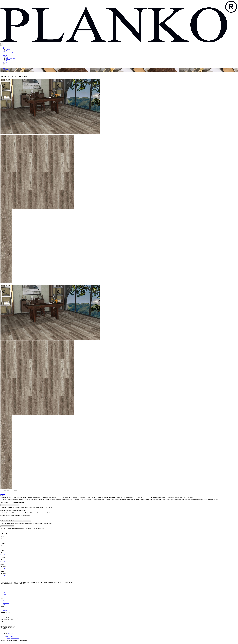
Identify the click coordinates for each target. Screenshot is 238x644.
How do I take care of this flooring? (7, 526)
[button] (5, 48)
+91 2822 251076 (9, 636)
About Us (5, 593)
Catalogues (5, 595)
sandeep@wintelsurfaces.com (13, 638)
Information (7, 49)
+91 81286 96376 (11, 633)
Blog (6, 61)
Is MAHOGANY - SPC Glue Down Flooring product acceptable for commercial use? (16, 520)
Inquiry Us (5, 610)
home (4, 68)
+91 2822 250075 (10, 635)
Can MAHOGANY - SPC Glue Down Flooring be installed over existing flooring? (15, 515)
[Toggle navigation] (0, 45)
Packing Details (8, 59)
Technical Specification (10, 58)
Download (2, 494)
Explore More (3, 540)
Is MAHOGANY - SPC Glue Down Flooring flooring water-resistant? (13, 510)
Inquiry (2, 495)
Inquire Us (5, 66)
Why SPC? (7, 50)
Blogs (4, 604)
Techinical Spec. (6, 601)
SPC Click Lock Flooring (10, 53)
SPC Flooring (5, 69)
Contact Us (5, 609)
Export (6, 57)
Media (6, 60)
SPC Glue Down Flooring (10, 52)
